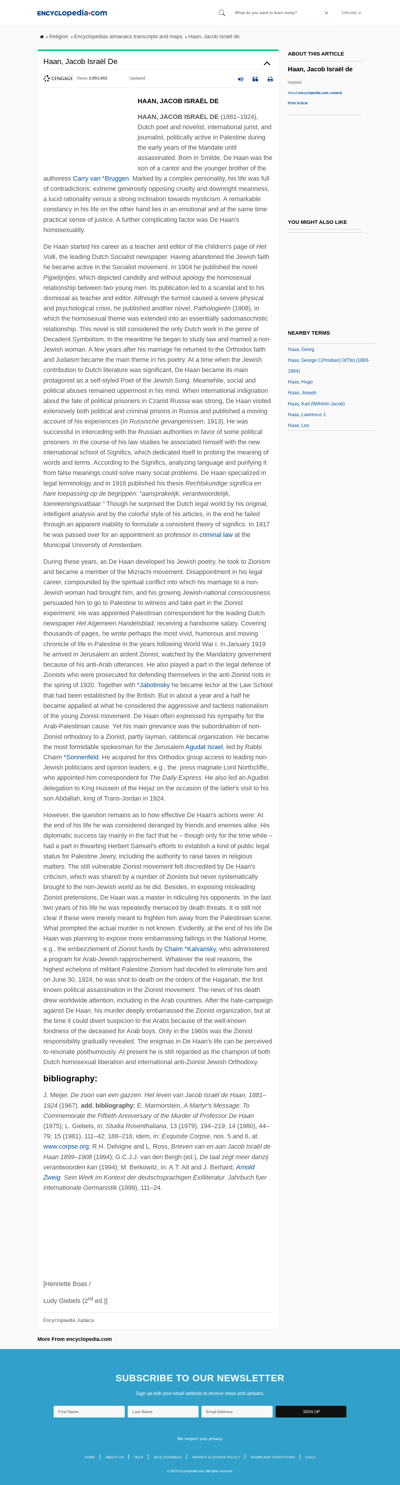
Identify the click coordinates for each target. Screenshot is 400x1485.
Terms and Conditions (273, 1457)
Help (138, 1457)
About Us (115, 1457)
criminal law (216, 534)
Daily (310, 1457)
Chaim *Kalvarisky (190, 948)
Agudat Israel (204, 747)
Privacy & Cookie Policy (216, 1457)
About (315, 93)
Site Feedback (168, 1457)
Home (90, 1457)
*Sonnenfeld (81, 757)
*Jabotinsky (153, 685)
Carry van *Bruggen (101, 178)
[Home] (72, 12)
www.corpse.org (66, 1146)
